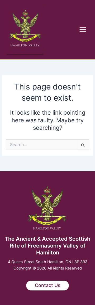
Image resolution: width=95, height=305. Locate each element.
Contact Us (47, 285)
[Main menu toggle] (83, 30)
